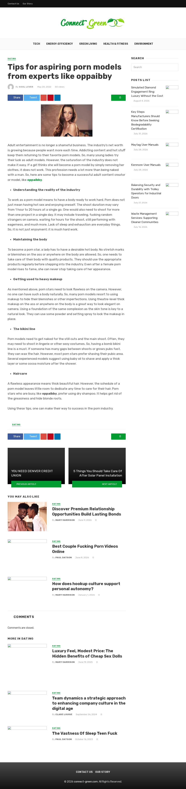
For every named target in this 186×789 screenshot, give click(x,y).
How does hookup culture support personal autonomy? (86, 586)
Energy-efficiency (59, 43)
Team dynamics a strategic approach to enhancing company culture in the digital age (89, 703)
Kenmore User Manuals (146, 165)
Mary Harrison (65, 520)
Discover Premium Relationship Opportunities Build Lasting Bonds (86, 511)
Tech (36, 43)
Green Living (88, 43)
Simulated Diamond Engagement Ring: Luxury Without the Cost (147, 92)
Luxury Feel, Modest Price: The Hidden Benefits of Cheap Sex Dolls (87, 653)
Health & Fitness (115, 43)
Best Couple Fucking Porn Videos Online (85, 549)
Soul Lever (26, 87)
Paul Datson (63, 557)
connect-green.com (86, 781)
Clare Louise (63, 714)
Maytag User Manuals (145, 144)
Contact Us (13, 3)
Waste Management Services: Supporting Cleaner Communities (144, 218)
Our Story (28, 3)
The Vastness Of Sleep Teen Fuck (84, 733)
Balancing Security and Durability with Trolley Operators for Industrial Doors (146, 191)
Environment (143, 43)
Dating (12, 59)
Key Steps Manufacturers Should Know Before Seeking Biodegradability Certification (145, 120)
